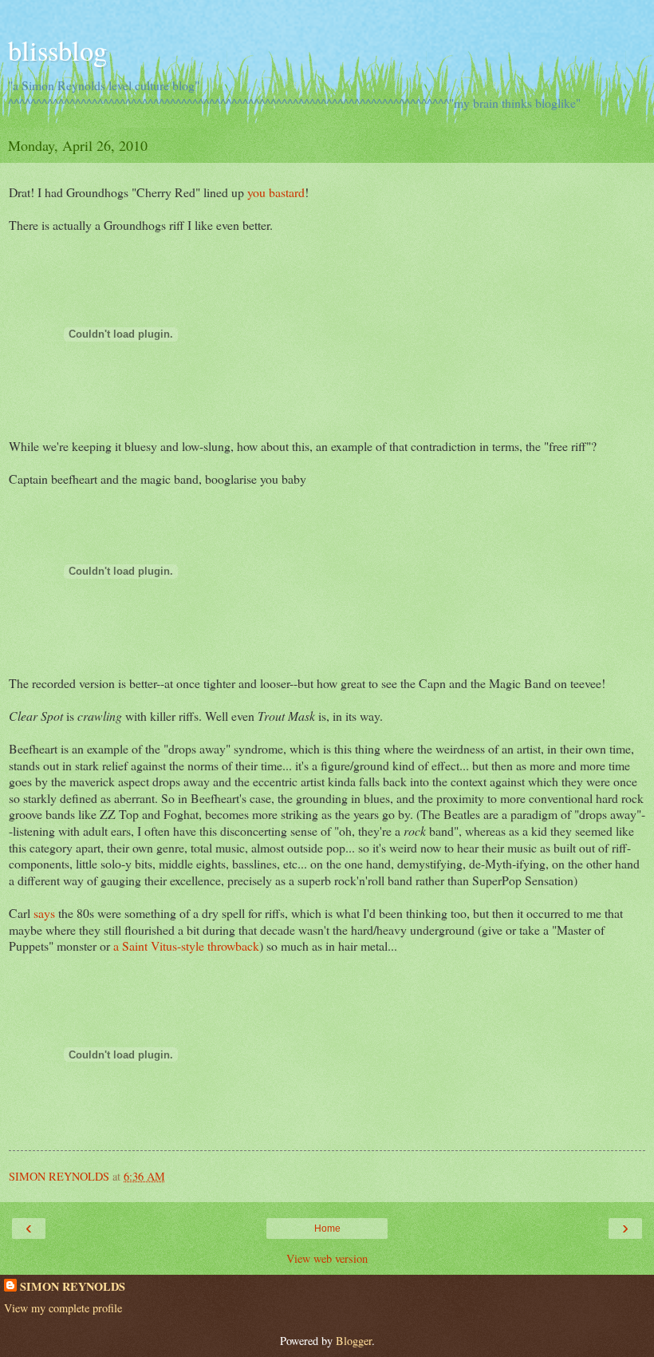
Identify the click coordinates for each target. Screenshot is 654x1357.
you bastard (276, 192)
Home (327, 1228)
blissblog (57, 50)
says (42, 912)
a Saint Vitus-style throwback (186, 945)
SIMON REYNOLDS (72, 1287)
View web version (327, 1258)
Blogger (354, 1340)
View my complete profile (63, 1307)
